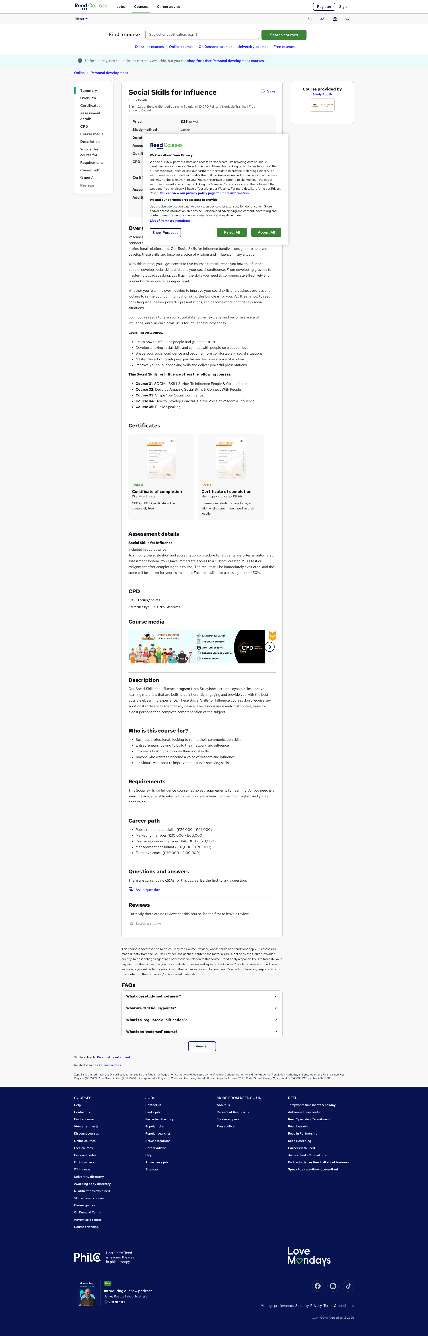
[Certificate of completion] (161, 458)
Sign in (344, 6)
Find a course (124, 34)
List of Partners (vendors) (170, 221)
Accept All (266, 232)
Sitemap (151, 1169)
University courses (252, 46)
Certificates (90, 105)
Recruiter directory (159, 1119)
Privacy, (316, 1305)
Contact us (82, 1112)
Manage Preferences (277, 1305)
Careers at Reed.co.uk (233, 1112)
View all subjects (86, 1126)
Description (90, 141)
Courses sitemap (86, 1227)
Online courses (181, 46)
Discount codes (85, 1155)
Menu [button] (79, 18)
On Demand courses (215, 46)
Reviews (87, 185)
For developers (228, 1119)
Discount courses (149, 46)
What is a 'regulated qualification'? (156, 1020)
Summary (88, 90)
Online (79, 72)
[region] (215, 189)
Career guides (84, 1205)
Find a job (152, 1112)
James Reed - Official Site (307, 1155)
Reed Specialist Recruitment (309, 1119)
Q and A (87, 177)
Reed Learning (299, 1126)
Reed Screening (299, 1141)
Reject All (232, 232)
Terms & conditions (338, 1305)
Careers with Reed (301, 1148)
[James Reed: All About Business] (87, 1293)
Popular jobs (154, 1126)
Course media (91, 134)
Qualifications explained (92, 1191)
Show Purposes (165, 232)
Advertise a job (156, 1162)
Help (77, 1105)
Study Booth (322, 94)
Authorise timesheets (304, 1112)
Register (324, 6)
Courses (141, 6)
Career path (90, 170)
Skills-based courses (89, 1198)
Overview (88, 98)
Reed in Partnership (302, 1133)
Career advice (168, 6)
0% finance (82, 1169)
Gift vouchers (84, 1162)
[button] (270, 647)
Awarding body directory (92, 1184)
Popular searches (158, 1133)
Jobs (120, 6)
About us (223, 1105)
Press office (226, 1126)
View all (202, 1046)
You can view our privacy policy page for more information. (205, 193)
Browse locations (157, 1141)
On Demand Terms (87, 1212)
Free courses (284, 46)
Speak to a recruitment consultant (313, 1169)
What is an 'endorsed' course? (151, 1031)
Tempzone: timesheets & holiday (312, 1105)
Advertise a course (88, 1220)
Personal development (109, 72)
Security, (302, 1305)
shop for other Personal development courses (225, 60)
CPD (84, 126)
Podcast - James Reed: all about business (318, 1162)
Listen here (117, 1302)
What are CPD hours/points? (151, 1008)
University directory (89, 1177)
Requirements (92, 162)
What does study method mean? (153, 996)
